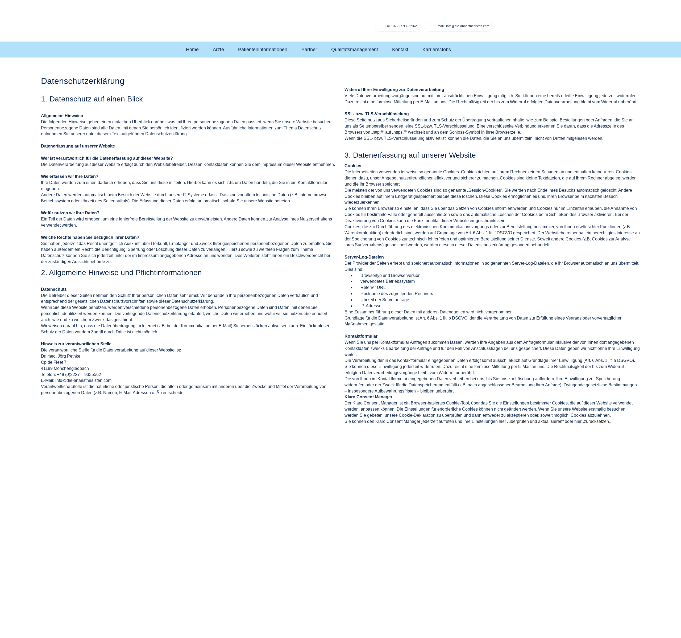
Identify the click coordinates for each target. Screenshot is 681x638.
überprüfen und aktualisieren (535, 421)
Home (192, 49)
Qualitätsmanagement (354, 49)
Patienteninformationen (262, 49)
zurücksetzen (596, 421)
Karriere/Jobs (436, 49)
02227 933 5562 (401, 26)
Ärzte (218, 49)
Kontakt (400, 49)
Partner (309, 49)
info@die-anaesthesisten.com (467, 26)
